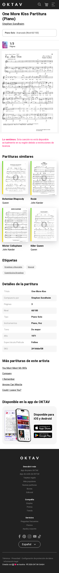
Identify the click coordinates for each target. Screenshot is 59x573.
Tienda (30, 511)
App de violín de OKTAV (29, 474)
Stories (29, 489)
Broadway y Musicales (13, 267)
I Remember (8, 379)
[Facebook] (19, 537)
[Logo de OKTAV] (12, 4)
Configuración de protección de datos (37, 558)
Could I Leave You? (11, 390)
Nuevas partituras (29, 485)
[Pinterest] (24, 537)
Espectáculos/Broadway (14, 273)
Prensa (29, 507)
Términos (6, 558)
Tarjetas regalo (29, 478)
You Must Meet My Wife (14, 368)
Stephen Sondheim (13, 23)
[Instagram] (29, 537)
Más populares (29, 481)
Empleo (29, 503)
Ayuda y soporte (29, 529)
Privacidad (16, 558)
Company (7, 373)
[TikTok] (39, 537)
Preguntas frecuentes (29, 521)
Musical (31, 267)
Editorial (29, 492)
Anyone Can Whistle (12, 384)
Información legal (11, 561)
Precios (29, 525)
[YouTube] (34, 537)
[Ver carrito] (46, 4)
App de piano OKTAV (29, 470)
